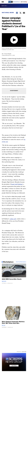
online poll (13, 219)
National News (8, 12)
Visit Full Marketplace (21, 261)
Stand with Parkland (16, 184)
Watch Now (23, 1)
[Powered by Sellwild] (24, 351)
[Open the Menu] (2, 1)
